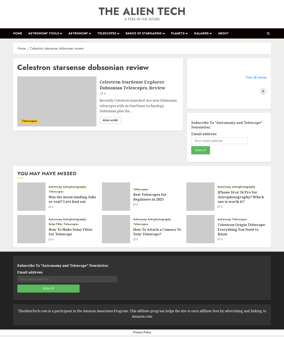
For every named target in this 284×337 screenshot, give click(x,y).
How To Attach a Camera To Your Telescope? (157, 231)
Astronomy (78, 33)
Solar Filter (56, 224)
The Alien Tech (142, 11)
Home (17, 33)
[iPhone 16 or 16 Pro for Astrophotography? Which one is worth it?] (200, 196)
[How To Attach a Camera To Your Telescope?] (116, 229)
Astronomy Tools (43, 33)
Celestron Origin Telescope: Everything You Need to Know (242, 229)
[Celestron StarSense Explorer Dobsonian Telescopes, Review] (56, 101)
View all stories (256, 77)
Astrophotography (74, 187)
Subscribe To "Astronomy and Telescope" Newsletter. (226, 125)
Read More (110, 120)
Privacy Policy (142, 332)
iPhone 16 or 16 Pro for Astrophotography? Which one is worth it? (241, 197)
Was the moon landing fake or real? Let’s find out (72, 199)
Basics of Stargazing (144, 33)
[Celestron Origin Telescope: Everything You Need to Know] (200, 229)
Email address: (204, 134)
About (223, 33)
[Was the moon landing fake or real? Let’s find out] (31, 196)
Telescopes (106, 33)
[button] (268, 33)
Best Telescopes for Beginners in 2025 (150, 196)
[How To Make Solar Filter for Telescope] (31, 229)
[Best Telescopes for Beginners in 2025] (116, 196)
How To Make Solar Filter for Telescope (71, 231)
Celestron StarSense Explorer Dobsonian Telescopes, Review (132, 85)
